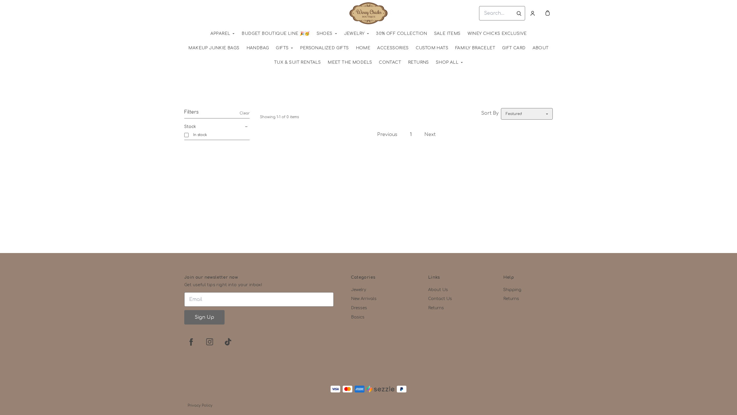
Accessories (393, 48)
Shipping (512, 290)
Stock (190, 126)
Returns (418, 62)
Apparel (220, 33)
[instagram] (209, 342)
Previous (387, 134)
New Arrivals (364, 299)
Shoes (325, 33)
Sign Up (204, 317)
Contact (390, 62)
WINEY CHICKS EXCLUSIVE (497, 33)
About (541, 48)
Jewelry (354, 33)
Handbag (257, 48)
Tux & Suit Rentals (297, 62)
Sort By (490, 113)
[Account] (532, 13)
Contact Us (440, 299)
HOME (363, 48)
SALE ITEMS (447, 33)
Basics (357, 317)
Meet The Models (350, 62)
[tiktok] (228, 342)
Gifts (282, 48)
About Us (438, 290)
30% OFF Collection (401, 33)
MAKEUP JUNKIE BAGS (213, 48)
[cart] (547, 13)
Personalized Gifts (324, 48)
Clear (245, 113)
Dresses (359, 308)
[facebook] (191, 342)
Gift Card (514, 48)
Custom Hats (432, 48)
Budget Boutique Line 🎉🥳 (275, 33)
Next (430, 134)
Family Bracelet (475, 48)
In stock (200, 135)
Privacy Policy (200, 405)
